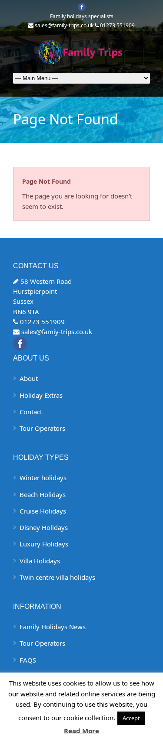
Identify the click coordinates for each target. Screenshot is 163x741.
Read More (81, 730)
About (29, 378)
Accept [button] (131, 718)
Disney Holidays (44, 527)
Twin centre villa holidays (57, 577)
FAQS (28, 660)
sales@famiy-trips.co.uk (56, 331)
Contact (31, 411)
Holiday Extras (41, 395)
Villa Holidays (40, 560)
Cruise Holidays (43, 511)
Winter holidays (43, 477)
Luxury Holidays (44, 544)
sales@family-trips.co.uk (64, 25)
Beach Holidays (43, 494)
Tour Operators (42, 428)
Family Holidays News (53, 626)
